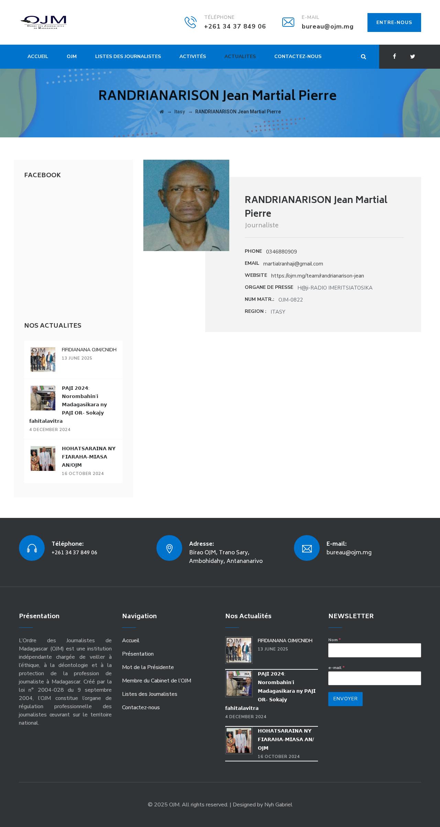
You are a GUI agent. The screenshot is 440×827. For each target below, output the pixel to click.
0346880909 (281, 251)
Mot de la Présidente (148, 667)
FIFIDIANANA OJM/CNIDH (89, 350)
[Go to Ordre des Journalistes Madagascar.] (162, 111)
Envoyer (345, 698)
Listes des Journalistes (128, 56)
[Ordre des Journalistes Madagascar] (54, 22)
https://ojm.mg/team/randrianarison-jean (317, 275)
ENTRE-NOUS (394, 22)
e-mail (336, 667)
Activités (192, 56)
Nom (334, 640)
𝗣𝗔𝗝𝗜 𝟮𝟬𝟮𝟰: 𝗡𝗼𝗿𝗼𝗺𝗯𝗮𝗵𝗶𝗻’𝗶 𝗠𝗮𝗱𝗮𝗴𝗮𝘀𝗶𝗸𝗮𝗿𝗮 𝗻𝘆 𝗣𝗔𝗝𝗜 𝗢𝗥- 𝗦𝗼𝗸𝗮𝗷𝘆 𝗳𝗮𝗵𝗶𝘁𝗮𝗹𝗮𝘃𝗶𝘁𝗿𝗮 (68, 404)
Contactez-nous (297, 56)
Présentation (138, 654)
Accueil (38, 56)
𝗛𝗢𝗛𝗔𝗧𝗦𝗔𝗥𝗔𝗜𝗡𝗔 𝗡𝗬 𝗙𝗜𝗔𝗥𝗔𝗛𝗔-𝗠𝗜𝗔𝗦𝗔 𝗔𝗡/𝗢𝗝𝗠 (89, 456)
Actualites (240, 56)
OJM (72, 56)
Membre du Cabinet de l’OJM (156, 680)
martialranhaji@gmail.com (293, 263)
